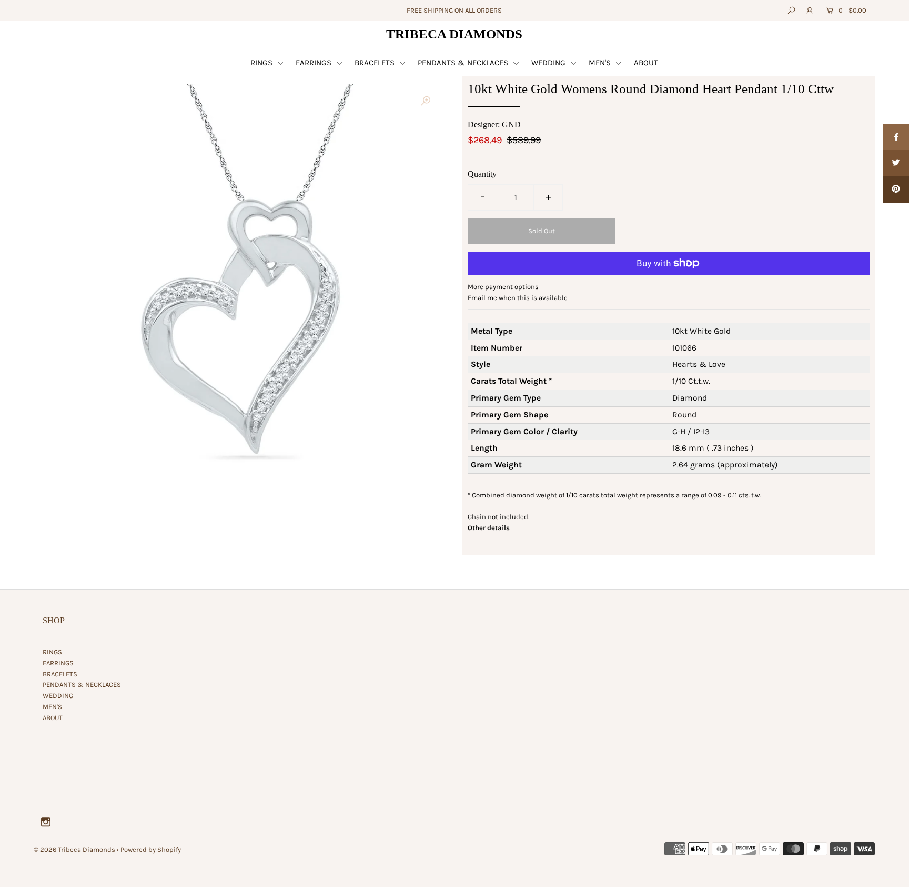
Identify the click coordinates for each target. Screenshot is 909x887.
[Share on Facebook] (896, 137)
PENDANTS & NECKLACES (464, 62)
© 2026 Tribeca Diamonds (74, 849)
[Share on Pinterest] (896, 189)
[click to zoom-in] (425, 101)
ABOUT (646, 62)
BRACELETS (376, 62)
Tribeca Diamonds (454, 34)
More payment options (503, 287)
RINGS (262, 62)
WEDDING (549, 62)
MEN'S (601, 62)
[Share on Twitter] (896, 163)
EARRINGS (315, 62)
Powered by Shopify (150, 849)
